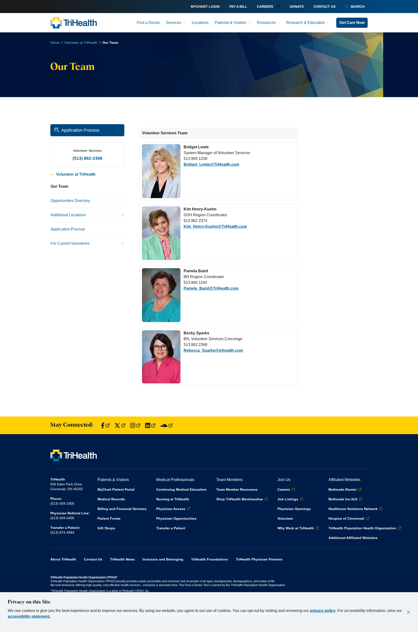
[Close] (408, 612)
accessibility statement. (29, 616)
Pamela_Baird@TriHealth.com (211, 288)
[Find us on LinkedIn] (150, 425)
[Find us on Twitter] (119, 425)
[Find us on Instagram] (135, 425)
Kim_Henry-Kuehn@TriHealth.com (215, 226)
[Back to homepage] (73, 23)
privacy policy (323, 611)
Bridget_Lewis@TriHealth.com (211, 164)
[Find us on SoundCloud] (166, 425)
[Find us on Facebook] (105, 425)
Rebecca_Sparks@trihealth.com (213, 350)
